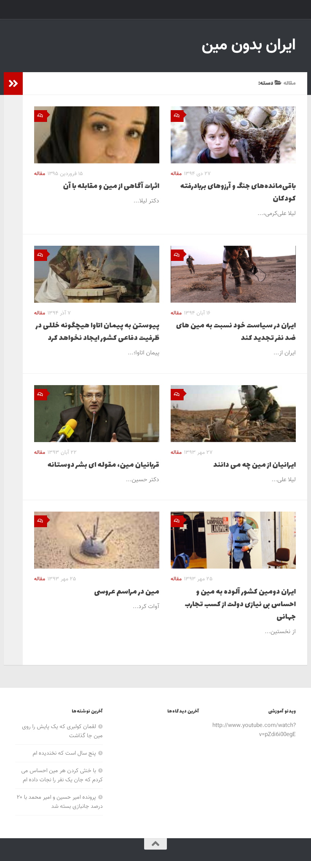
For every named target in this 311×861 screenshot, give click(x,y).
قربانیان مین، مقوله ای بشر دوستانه (103, 465)
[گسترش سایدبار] (13, 83)
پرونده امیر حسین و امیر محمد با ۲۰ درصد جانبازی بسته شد (60, 802)
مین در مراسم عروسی (126, 592)
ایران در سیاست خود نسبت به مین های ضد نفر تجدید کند (236, 332)
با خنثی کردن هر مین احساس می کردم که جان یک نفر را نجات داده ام (62, 775)
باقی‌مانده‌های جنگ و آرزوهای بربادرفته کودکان (238, 192)
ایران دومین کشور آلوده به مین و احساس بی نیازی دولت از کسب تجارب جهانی (240, 604)
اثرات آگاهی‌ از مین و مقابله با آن (111, 186)
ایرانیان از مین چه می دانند (254, 465)
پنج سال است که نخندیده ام (64, 753)
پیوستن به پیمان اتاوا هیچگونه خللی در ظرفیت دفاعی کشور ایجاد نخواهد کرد (97, 332)
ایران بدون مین (249, 45)
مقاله (39, 174)
